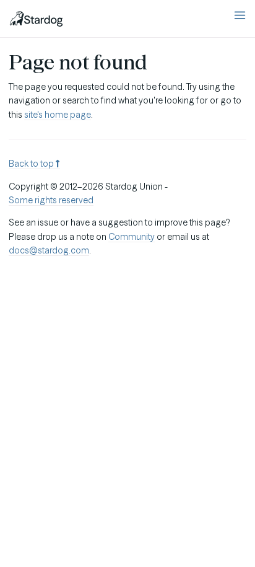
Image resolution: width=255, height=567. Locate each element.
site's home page (57, 114)
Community (131, 236)
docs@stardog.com (49, 250)
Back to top (32, 163)
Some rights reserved (51, 200)
